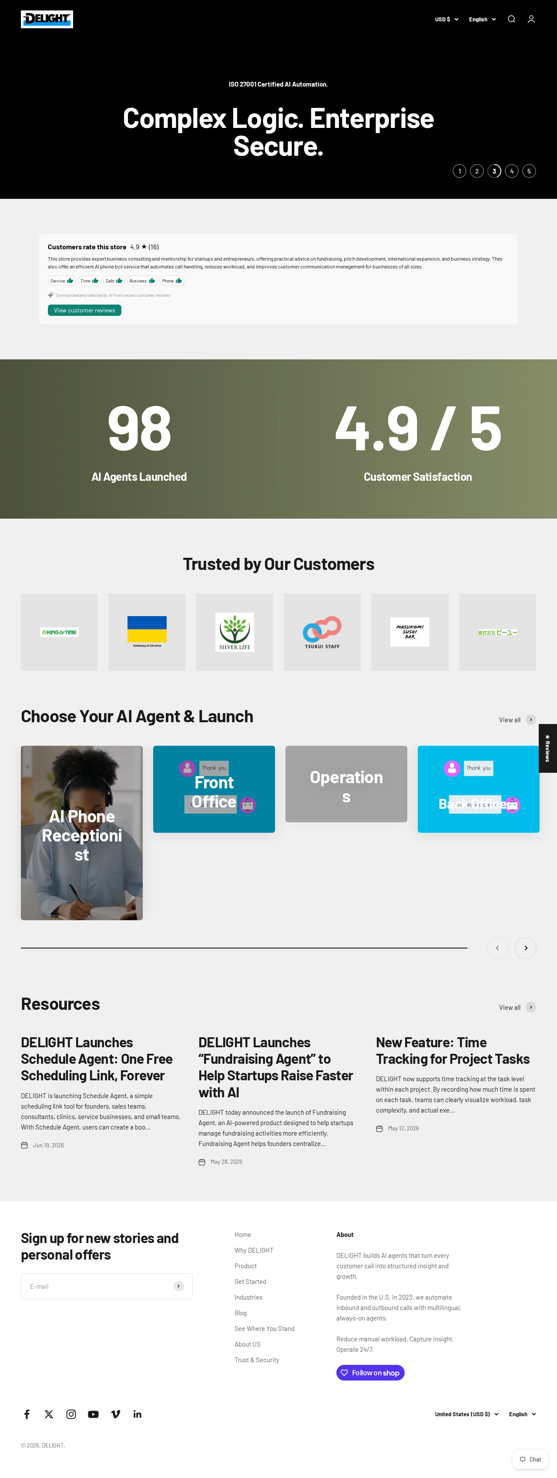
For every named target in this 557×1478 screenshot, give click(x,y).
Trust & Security (257, 1360)
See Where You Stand (265, 1328)
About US (248, 1344)
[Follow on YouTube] (93, 1414)
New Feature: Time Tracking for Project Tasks (453, 1049)
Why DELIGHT (254, 1250)
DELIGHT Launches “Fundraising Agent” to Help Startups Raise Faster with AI (275, 1066)
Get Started (250, 1281)
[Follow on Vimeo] (115, 1414)
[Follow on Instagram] (71, 1414)
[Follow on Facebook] (27, 1414)
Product (246, 1266)
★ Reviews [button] (547, 748)
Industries (248, 1297)
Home (243, 1234)
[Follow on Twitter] (49, 1414)
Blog (241, 1313)
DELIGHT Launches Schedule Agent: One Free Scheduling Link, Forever (97, 1058)
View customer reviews (84, 310)
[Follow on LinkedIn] (138, 1414)
